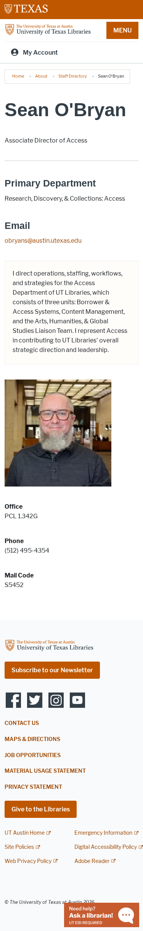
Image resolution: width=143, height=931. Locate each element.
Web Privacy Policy (28, 861)
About (41, 76)
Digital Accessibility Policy (105, 847)
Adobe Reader (91, 861)
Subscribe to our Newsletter (52, 670)
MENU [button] (122, 30)
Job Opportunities (33, 755)
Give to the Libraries (40, 809)
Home (18, 76)
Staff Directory (72, 76)
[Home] (48, 30)
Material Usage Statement (45, 771)
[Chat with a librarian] (101, 914)
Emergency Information (103, 833)
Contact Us (22, 723)
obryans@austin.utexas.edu (43, 240)
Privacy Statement (33, 787)
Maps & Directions (32, 739)
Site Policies (19, 847)
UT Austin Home (25, 833)
